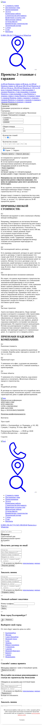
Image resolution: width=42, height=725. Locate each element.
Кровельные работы (13, 14)
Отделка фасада (11, 21)
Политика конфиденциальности (13, 414)
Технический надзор (13, 25)
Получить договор (8, 565)
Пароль (3, 606)
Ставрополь (9, 647)
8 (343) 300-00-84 (20, 525)
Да (3, 619)
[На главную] (3, 398)
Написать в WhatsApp (22, 35)
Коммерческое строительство (16, 23)
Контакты (9, 31)
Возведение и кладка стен (15, 18)
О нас (7, 29)
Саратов (8, 649)
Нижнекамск (10, 657)
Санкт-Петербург (12, 637)
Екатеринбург (10, 633)
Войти (4, 608)
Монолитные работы (13, 20)
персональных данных (31, 563)
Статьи (8, 27)
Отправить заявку (8, 592)
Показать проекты (8, 154)
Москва (8, 635)
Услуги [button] (8, 12)
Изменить (9, 619)
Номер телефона (7, 604)
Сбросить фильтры (22, 154)
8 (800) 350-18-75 (7, 35)
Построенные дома (12, 8)
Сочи (7, 641)
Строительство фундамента (15, 16)
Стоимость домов (12, 6)
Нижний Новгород (12, 651)
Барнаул (8, 653)
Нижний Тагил (11, 639)
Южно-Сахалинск (12, 645)
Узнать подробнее (8, 168)
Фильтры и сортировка (9, 104)
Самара (8, 655)
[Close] (2, 109)
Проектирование (11, 10)
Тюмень (8, 643)
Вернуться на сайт (8, 670)
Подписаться (6, 693)
